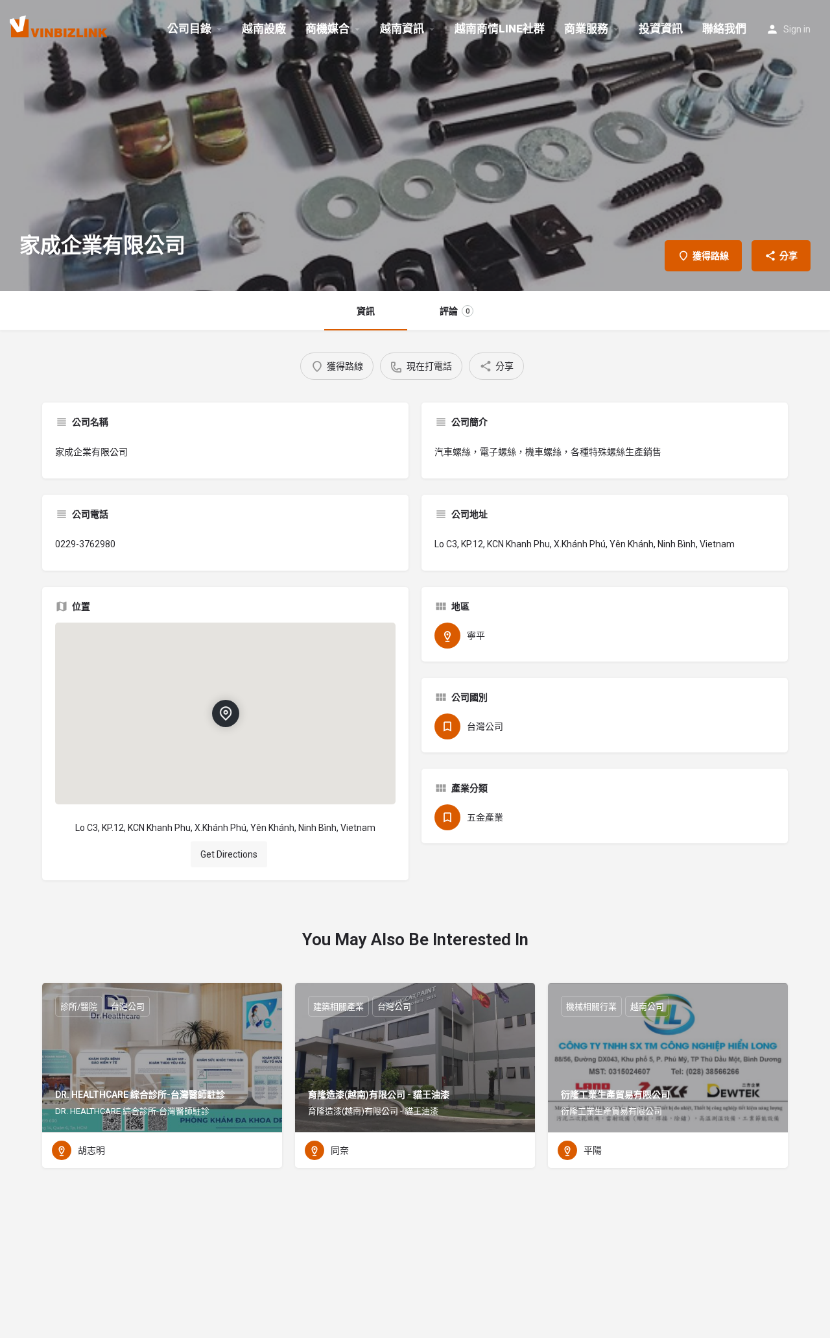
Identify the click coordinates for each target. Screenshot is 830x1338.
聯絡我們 (724, 28)
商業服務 (586, 28)
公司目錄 (189, 28)
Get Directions (228, 854)
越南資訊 (402, 28)
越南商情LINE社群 (500, 28)
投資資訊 (661, 28)
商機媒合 (327, 28)
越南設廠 (264, 28)
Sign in (797, 29)
